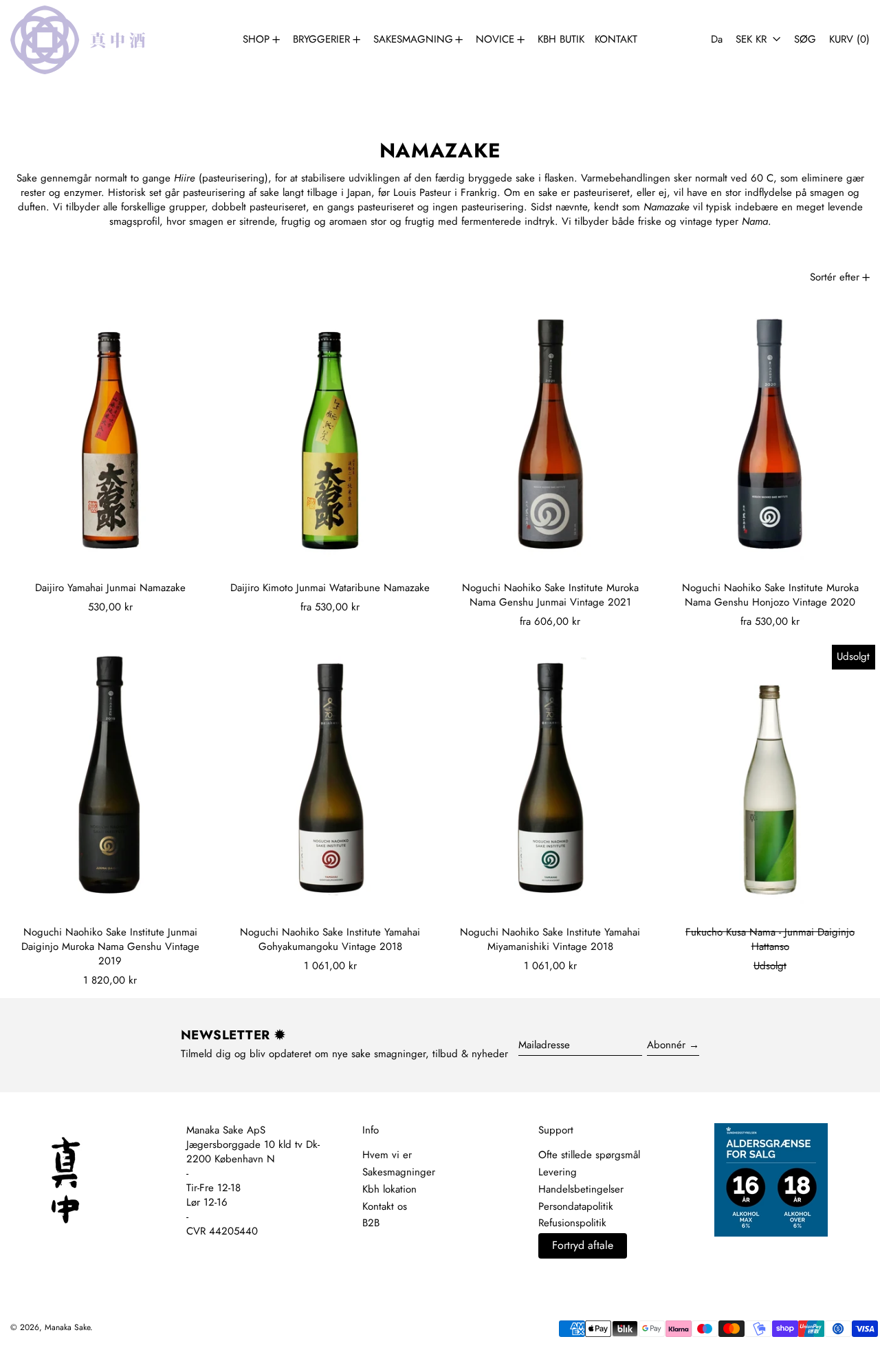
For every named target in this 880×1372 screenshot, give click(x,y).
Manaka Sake (67, 1327)
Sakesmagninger (398, 1172)
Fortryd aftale (582, 1245)
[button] (805, 39)
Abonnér (666, 1044)
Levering (557, 1172)
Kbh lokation (389, 1189)
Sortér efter (834, 277)
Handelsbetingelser (581, 1189)
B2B (371, 1222)
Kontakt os (384, 1206)
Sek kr (753, 39)
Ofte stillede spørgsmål (589, 1154)
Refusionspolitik (572, 1222)
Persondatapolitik (575, 1206)
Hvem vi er (387, 1154)
